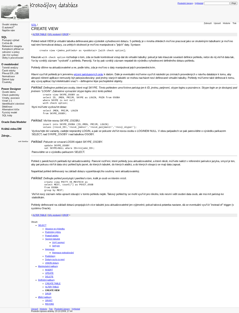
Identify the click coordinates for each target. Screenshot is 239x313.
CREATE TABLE (53, 283)
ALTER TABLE (39, 34)
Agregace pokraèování (63, 252)
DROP (65, 34)
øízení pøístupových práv (88, 74)
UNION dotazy (52, 263)
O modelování (9, 64)
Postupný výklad (10, 40)
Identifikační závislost (13, 104)
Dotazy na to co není (55, 259)
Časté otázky (9, 70)
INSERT (49, 270)
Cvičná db (7, 43)
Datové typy (8, 79)
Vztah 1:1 (7, 101)
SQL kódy (7, 115)
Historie (226, 23)
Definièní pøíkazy (46, 280)
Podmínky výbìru (53, 232)
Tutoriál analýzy (10, 67)
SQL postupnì (54, 34)
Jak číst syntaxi (10, 55)
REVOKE (49, 304)
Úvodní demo (9, 92)
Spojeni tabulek (52, 239)
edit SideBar (23, 141)
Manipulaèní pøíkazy (48, 266)
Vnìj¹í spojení (58, 242)
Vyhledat (199, 3)
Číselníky (7, 82)
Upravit (217, 23)
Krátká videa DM (11, 128)
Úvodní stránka (9, 24)
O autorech (7, 27)
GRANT (48, 300)
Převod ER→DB (10, 73)
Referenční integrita (12, 46)
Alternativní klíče (10, 109)
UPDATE (49, 273)
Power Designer (11, 88)
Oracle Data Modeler (13, 122)
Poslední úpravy (185, 3)
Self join (56, 246)
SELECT (42, 225)
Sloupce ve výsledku (55, 229)
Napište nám (8, 30)
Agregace (49, 249)
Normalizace (8, 76)
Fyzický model (9, 112)
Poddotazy (50, 256)
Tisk (234, 23)
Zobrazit (208, 23)
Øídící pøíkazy (44, 297)
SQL (4, 37)
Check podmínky (10, 95)
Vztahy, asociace (11, 98)
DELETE (49, 276)
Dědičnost (7, 107)
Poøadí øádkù (51, 235)
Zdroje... (6, 135)
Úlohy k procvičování (12, 58)
